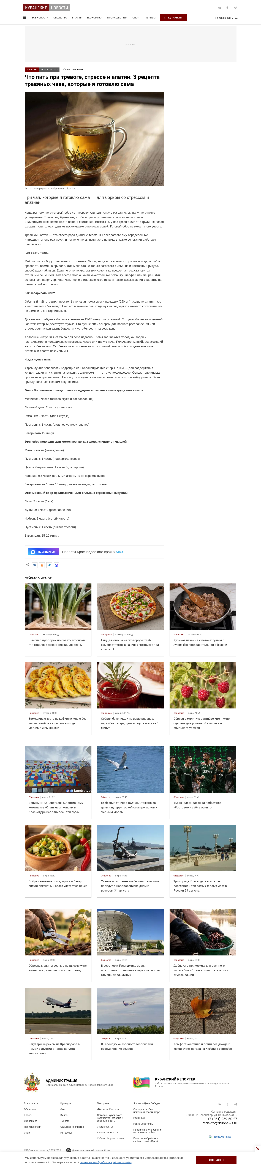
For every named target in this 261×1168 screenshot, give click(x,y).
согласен (216, 1160)
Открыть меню (25, 18)
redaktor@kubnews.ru (220, 1123)
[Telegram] (49, 565)
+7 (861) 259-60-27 (222, 1119)
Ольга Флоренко (73, 69)
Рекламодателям (143, 1123)
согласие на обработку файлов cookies (106, 1162)
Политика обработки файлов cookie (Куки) (145, 1140)
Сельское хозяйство (72, 1126)
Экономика (94, 17)
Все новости (40, 17)
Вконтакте (219, 7)
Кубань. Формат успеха (110, 1138)
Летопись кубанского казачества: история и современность (110, 1118)
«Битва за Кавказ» (108, 1109)
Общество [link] (34, 797)
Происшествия (117, 17)
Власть (77, 17)
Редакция (139, 1118)
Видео (63, 1115)
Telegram (235, 7)
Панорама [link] (34, 634)
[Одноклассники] (42, 565)
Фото (63, 1109)
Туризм (151, 17)
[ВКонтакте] (34, 565)
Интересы (66, 1132)
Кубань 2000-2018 (107, 1132)
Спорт (136, 17)
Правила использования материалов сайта (147, 1131)
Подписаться (47, 551)
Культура (65, 1103)
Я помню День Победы (146, 1103)
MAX (119, 552)
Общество (60, 17)
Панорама (31, 69)
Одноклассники (227, 7)
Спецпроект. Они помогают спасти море (146, 1110)
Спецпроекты (173, 17)
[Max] (56, 565)
